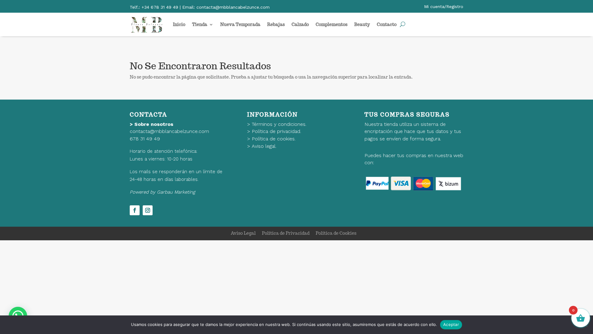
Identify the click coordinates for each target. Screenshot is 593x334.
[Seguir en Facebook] (135, 210)
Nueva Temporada (240, 24)
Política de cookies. (274, 139)
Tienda (199, 24)
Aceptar (451, 324)
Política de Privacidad (285, 233)
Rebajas (276, 24)
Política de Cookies (336, 233)
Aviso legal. (264, 146)
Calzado (300, 24)
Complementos (331, 24)
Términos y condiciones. (279, 124)
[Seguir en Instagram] (148, 210)
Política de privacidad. (276, 131)
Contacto (387, 24)
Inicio (179, 24)
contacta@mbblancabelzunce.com (169, 131)
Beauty (362, 24)
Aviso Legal (243, 233)
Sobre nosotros (153, 124)
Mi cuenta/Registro (443, 6)
